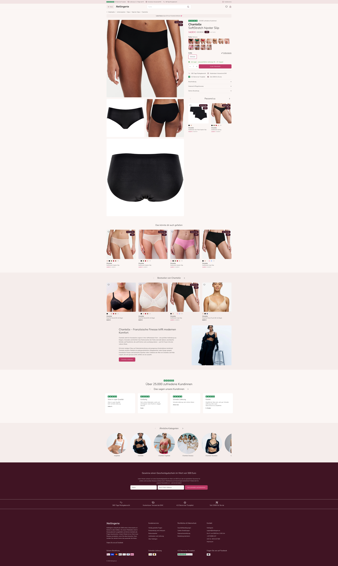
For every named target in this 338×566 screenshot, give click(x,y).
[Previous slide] (150, 389)
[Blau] (207, 313)
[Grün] (214, 125)
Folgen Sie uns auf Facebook (115, 542)
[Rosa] (209, 261)
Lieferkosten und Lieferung (156, 536)
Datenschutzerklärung (184, 533)
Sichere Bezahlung (193, 91)
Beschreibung (192, 82)
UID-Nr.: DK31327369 (213, 539)
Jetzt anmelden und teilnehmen (196, 487)
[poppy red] (203, 41)
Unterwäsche (121, 12)
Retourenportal (152, 533)
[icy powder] (197, 47)
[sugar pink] (221, 41)
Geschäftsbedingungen (184, 528)
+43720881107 (211, 536)
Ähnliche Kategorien (169, 428)
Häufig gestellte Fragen (155, 528)
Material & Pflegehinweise (196, 86)
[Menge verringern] (190, 66)
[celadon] (209, 47)
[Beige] (191, 125)
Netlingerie (210, 528)
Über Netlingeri (152, 539)
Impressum (210, 542)
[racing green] (197, 41)
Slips (128, 12)
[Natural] (139, 261)
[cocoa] (215, 41)
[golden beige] (209, 41)
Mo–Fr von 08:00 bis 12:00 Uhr (216, 533)
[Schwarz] (189, 125)
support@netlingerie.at (213, 530)
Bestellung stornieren (184, 536)
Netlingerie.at (113, 561)
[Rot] (216, 125)
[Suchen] (188, 7)
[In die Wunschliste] (109, 22)
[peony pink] (191, 47)
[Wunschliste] (226, 7)
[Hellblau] (211, 261)
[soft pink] (203, 47)
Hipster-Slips (136, 12)
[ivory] (227, 41)
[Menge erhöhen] (196, 66)
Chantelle (145, 12)
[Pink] (171, 261)
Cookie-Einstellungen (184, 530)
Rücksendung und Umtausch (156, 530)
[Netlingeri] (122, 6)
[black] (191, 41)
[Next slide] (188, 389)
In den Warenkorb (215, 66)
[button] (169, 7)
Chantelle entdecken (127, 359)
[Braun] (115, 261)
